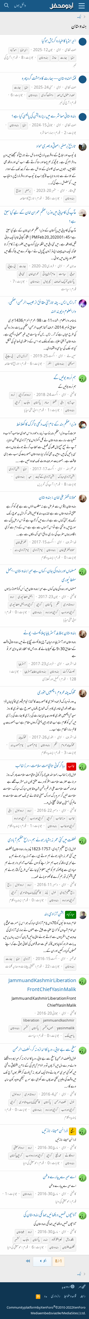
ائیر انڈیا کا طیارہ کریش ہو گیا (59, 41)
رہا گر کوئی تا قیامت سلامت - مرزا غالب (45, 766)
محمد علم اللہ (71, 469)
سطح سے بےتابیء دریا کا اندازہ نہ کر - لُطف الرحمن (44, 1050)
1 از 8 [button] (58, 1261)
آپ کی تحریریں (45, 484)
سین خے (71, 356)
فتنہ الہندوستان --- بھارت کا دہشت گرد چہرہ (49, 79)
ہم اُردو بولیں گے (64, 378)
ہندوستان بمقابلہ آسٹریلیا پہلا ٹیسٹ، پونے (49, 633)
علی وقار (72, 191)
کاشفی (73, 395)
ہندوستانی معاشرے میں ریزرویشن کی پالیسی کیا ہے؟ (43, 116)
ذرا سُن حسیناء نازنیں (58, 1131)
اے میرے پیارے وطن (59, 1177)
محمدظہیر (72, 959)
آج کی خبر (64, 103)
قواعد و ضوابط (70, 1296)
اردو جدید (66, 1287)
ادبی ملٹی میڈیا (30, 410)
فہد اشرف (71, 542)
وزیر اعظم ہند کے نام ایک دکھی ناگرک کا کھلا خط (46, 425)
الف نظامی (70, 50)
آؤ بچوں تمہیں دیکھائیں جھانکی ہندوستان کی (49, 1215)
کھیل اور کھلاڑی (50, 679)
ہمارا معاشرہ (46, 133)
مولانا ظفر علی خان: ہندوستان (57, 498)
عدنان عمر (71, 266)
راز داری (55, 1296)
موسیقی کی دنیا (30, 1163)
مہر (80, 1287)
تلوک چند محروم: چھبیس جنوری (56, 693)
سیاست (65, 289)
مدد (45, 1296)
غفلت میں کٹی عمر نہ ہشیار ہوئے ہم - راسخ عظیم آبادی (42, 840)
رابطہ (83, 1296)
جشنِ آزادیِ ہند (59, 914)
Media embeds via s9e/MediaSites (54, 1313)
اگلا (44, 1261)
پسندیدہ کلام (47, 558)
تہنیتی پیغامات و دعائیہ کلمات (20, 966)
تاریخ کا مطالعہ (27, 198)
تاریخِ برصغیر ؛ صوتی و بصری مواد (56, 147)
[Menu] (81, 6)
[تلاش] (6, 6)
